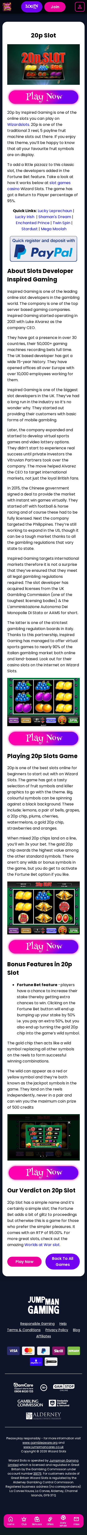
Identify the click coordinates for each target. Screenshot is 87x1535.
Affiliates (43, 1336)
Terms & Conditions (24, 1329)
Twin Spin (61, 223)
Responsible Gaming (37, 1323)
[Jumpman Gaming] (43, 1312)
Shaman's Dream (54, 217)
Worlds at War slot (42, 1245)
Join (55, 7)
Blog (76, 1329)
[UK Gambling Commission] (30, 1403)
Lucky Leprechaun (55, 211)
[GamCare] (23, 1388)
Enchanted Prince (33, 223)
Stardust (30, 229)
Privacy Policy (56, 1329)
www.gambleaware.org (40, 1443)
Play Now (24, 1261)
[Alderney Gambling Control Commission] (43, 1416)
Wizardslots (18, 124)
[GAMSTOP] (64, 1387)
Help (63, 1323)
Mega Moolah (53, 229)
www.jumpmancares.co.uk (43, 1447)
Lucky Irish (24, 217)
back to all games (62, 1261)
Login (31, 6)
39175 (37, 1473)
